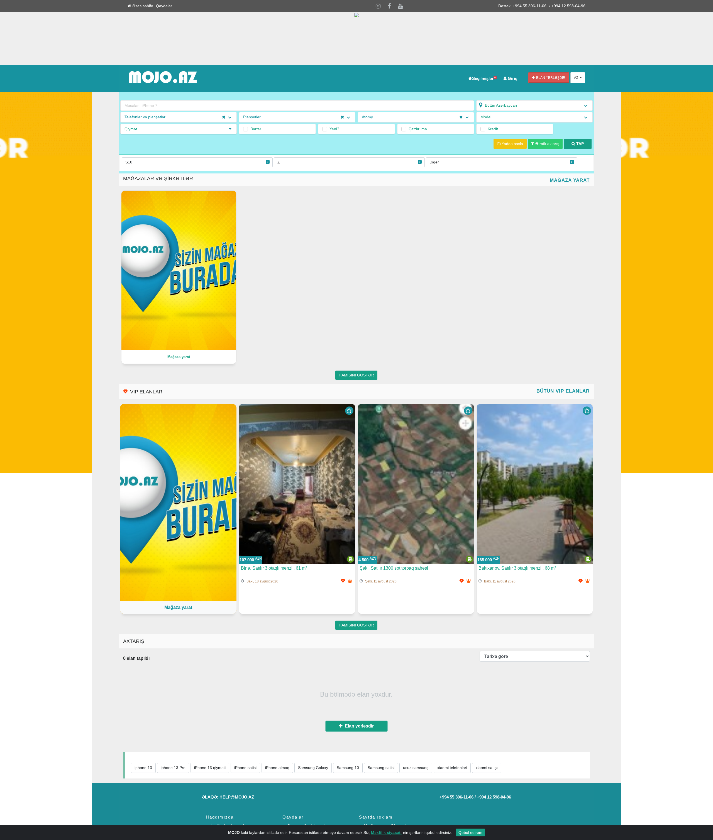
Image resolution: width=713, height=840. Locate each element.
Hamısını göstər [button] (356, 375)
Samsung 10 (348, 768)
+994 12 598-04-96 (494, 797)
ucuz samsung (416, 768)
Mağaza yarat (570, 180)
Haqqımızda (220, 817)
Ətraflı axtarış (546, 144)
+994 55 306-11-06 (456, 797)
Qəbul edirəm (470, 832)
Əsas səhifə (142, 6)
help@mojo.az (236, 797)
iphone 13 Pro (173, 768)
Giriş (512, 78)
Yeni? (334, 129)
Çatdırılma (418, 129)
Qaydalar (164, 6)
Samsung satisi (381, 768)
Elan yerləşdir (549, 78)
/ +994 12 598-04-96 (567, 6)
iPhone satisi (245, 768)
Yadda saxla (511, 144)
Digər (501, 162)
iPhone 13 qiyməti (210, 768)
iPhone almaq (277, 768)
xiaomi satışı (487, 768)
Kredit (493, 129)
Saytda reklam (376, 817)
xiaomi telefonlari (452, 768)
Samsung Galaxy (313, 768)
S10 (196, 162)
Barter (255, 129)
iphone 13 (143, 768)
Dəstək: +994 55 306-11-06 (522, 6)
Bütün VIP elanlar (563, 391)
